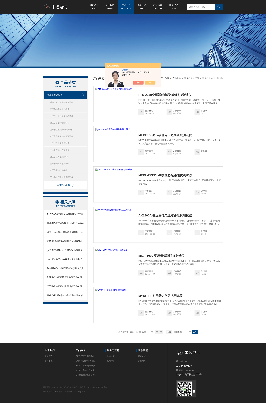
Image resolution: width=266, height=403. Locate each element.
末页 (169, 332)
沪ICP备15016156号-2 (97, 387)
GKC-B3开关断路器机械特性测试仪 (86, 356)
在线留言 (157, 7)
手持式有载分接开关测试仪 (61, 102)
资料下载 (49, 361)
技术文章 (111, 356)
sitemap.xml (80, 391)
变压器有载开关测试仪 (59, 150)
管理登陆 (68, 391)
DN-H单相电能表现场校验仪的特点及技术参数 (67, 268)
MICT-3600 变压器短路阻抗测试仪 (161, 255)
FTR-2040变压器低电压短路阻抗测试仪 (164, 94)
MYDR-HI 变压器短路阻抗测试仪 (160, 295)
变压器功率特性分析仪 (59, 109)
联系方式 (142, 356)
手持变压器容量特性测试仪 (61, 116)
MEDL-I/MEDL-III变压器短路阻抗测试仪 (165, 175)
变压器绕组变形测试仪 (59, 163)
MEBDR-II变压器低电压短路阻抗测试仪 (165, 135)
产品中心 (126, 7)
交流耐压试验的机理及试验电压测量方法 (67, 250)
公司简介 (49, 356)
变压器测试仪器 (55, 95)
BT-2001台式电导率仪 (85, 365)
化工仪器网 (57, 391)
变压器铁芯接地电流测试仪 (61, 177)
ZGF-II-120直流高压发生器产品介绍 (64, 277)
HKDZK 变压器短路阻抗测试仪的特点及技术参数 (67, 223)
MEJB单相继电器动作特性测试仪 (86, 375)
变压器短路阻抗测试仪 (59, 157)
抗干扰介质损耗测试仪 (59, 143)
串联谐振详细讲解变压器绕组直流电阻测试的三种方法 (67, 241)
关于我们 (109, 7)
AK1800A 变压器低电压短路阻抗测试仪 (165, 215)
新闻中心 (142, 7)
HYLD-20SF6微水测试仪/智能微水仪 (65, 295)
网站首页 (94, 7)
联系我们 (173, 7)
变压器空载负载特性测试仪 (61, 129)
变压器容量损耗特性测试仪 (61, 136)
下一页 (159, 332)
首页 (167, 78)
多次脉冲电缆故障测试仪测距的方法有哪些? (67, 232)
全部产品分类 (63, 185)
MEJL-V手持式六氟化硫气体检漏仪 (86, 370)
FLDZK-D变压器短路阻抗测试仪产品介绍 (67, 214)
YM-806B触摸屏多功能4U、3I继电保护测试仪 (86, 361)
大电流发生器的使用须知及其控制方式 (66, 259)
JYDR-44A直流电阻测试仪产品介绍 (64, 286)
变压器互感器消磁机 (58, 170)
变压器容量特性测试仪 (59, 123)
